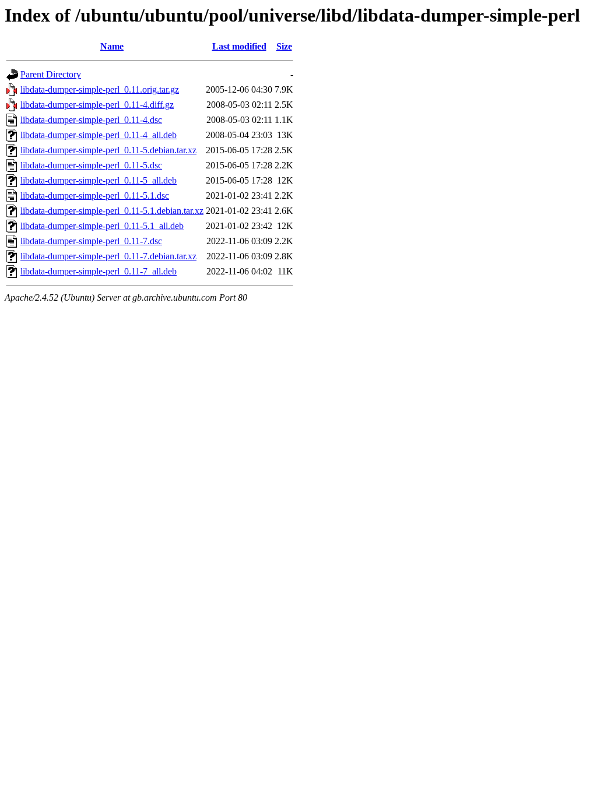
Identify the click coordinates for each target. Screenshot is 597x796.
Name (112, 46)
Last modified (239, 46)
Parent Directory (50, 74)
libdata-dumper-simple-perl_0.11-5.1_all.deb (102, 226)
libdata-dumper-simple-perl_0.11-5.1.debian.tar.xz (111, 211)
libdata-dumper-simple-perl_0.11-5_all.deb (98, 180)
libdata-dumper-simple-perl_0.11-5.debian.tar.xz (108, 150)
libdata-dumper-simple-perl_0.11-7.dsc (91, 241)
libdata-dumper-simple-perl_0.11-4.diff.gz (97, 105)
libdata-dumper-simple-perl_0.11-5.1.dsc (94, 195)
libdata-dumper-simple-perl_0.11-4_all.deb (98, 135)
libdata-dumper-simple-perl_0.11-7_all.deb (98, 271)
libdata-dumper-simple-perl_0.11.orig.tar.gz (99, 89)
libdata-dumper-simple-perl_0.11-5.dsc (91, 165)
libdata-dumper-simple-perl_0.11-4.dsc (91, 120)
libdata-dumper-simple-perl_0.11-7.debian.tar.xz (108, 256)
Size (284, 46)
